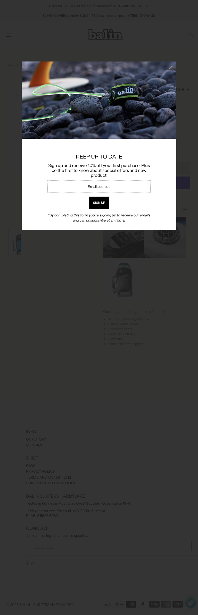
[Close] (170, 67)
